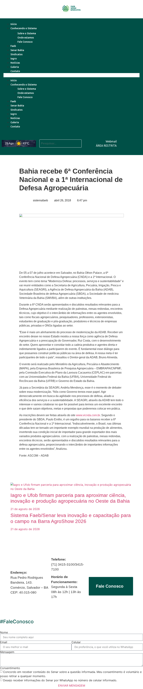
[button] (71, 75)
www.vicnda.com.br (88, 415)
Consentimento (10, 668)
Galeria (14, 67)
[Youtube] (126, 138)
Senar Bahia (17, 50)
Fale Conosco (25, 41)
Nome (4, 632)
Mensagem (7, 652)
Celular (76, 642)
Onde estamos (25, 37)
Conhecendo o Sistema (23, 28)
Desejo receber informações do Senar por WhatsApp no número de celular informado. (60, 680)
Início (13, 24)
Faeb (13, 46)
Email (3, 642)
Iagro (13, 58)
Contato (15, 71)
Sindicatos (16, 54)
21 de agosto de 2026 (25, 509)
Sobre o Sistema (26, 33)
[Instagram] (137, 147)
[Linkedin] (137, 138)
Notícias (15, 62)
